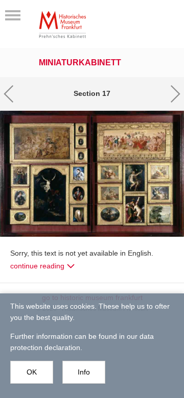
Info (84, 372)
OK (32, 372)
